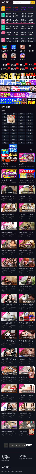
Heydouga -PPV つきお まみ (27, 232)
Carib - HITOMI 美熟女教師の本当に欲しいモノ (15, 341)
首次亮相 (15, 22)
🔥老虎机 (22, 69)
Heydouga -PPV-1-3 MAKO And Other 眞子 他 (14, 268)
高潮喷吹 (23, 28)
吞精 (21, 139)
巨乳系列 (15, 16)
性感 (21, 114)
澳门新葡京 (4, 164)
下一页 (18, 445)
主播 (13, 133)
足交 (5, 136)
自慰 (21, 123)
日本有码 (23, 13)
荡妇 (21, 127)
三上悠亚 (15, 35)
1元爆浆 (31, 65)
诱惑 (5, 117)
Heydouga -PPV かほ (7, 214)
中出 (29, 139)
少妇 (29, 130)
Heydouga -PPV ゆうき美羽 (27, 196)
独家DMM (30, 22)
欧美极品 (30, 16)
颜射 (13, 139)
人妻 (21, 130)
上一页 (12, 445)
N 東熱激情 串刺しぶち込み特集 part (12, 377)
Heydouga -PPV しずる (26, 214)
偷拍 (5, 114)
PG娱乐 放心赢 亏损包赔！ (27, 180)
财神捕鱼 (31, 69)
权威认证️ (22, 65)
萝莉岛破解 (31, 39)
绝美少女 (8, 22)
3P (21, 143)
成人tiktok (30, 41)
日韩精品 (15, 26)
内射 (5, 143)
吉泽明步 (30, 32)
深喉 (29, 133)
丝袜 (21, 120)
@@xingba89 (5, 460)
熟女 (29, 127)
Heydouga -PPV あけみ (8, 196)
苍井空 (31, 35)
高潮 (29, 123)
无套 (13, 143)
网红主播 (8, 26)
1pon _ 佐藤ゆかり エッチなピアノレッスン (14, 359)
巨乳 (29, 117)
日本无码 (15, 13)
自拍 (13, 114)
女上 (5, 139)
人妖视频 (30, 20)
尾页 (23, 445)
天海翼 (8, 35)
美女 (13, 130)
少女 (5, 133)
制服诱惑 (8, 20)
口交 (21, 133)
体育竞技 (4, 65)
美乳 (21, 117)
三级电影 (8, 16)
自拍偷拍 (15, 20)
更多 (31, 150)
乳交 (13, 136)
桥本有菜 (23, 35)
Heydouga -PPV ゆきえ (26, 359)
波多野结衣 (8, 32)
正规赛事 (13, 65)
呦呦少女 (15, 41)
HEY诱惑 (23, 22)
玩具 (13, 123)
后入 (21, 136)
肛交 (29, 136)
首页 (6, 445)
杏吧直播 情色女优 (6, 180)
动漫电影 (30, 26)
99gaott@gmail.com (25, 458)
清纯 (13, 117)
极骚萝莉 (8, 28)
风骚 (29, 114)
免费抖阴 (8, 39)
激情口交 (23, 26)
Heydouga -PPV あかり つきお (10, 232)
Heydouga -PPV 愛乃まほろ (9, 250)
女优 (3, 32)
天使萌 (16, 32)
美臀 (5, 120)
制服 (5, 123)
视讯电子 (13, 69)
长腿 (13, 120)
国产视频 (8, 13)
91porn (23, 39)
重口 (29, 143)
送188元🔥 (4, 69)
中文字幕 (30, 13)
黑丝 (29, 120)
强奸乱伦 (23, 20)
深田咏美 (23, 32)
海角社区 (23, 41)
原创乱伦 (15, 39)
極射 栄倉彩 (4, 395)
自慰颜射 (30, 28)
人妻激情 (23, 16)
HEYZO (16, 28)
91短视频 (8, 41)
